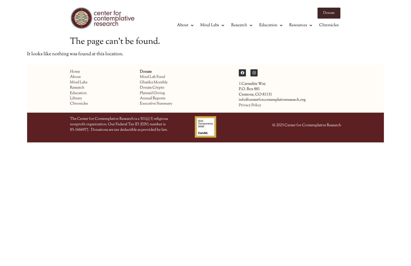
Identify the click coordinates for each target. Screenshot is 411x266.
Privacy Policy (250, 105)
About (182, 25)
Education (268, 25)
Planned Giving (152, 93)
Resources (298, 25)
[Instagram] (254, 72)
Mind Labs (209, 25)
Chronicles (329, 25)
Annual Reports (152, 98)
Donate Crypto (152, 87)
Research (239, 25)
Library (76, 98)
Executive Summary (156, 103)
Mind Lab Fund (152, 77)
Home (75, 72)
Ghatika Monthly (154, 82)
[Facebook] (242, 72)
